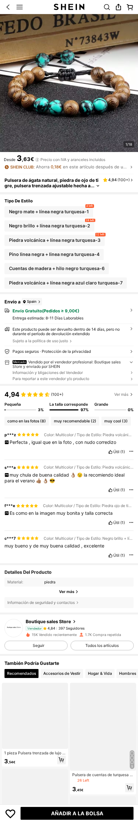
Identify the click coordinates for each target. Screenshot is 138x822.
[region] (69, 401)
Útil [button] (116, 452)
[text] (69, 442)
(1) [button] (122, 452)
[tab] (21, 673)
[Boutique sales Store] (13, 628)
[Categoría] (19, 7)
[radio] (48, 211)
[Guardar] (10, 813)
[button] (8, 7)
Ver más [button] (121, 394)
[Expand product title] (98, 186)
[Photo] (45, 628)
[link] (107, 7)
